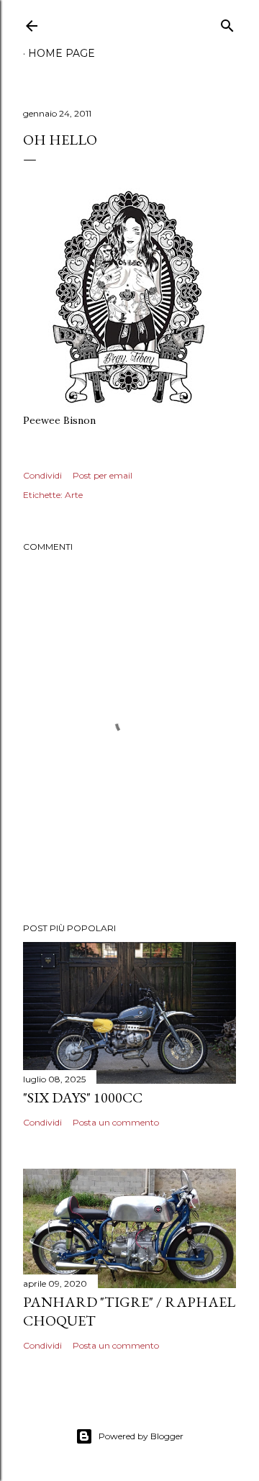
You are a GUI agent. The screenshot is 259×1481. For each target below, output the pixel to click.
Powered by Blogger (141, 1436)
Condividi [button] (42, 475)
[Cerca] (227, 23)
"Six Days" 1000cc (82, 1097)
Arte (74, 494)
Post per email (102, 475)
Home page (61, 53)
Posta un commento (116, 1122)
